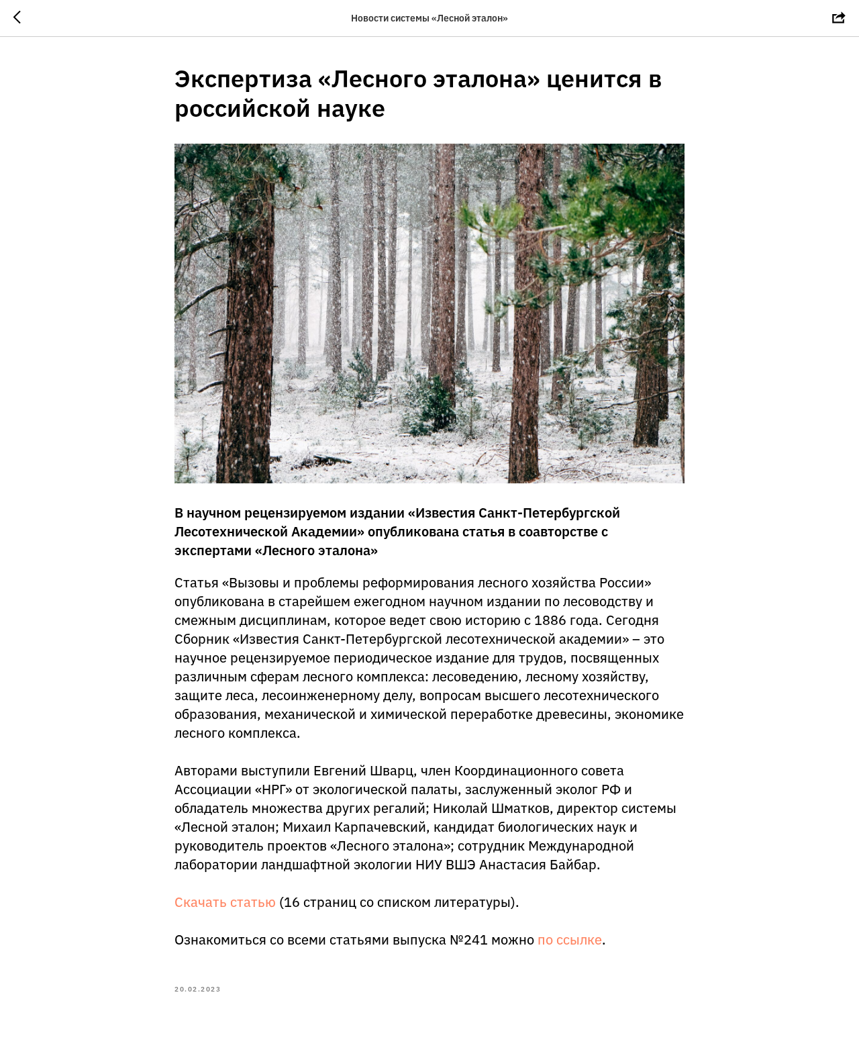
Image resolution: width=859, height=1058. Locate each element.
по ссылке (570, 939)
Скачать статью (225, 902)
